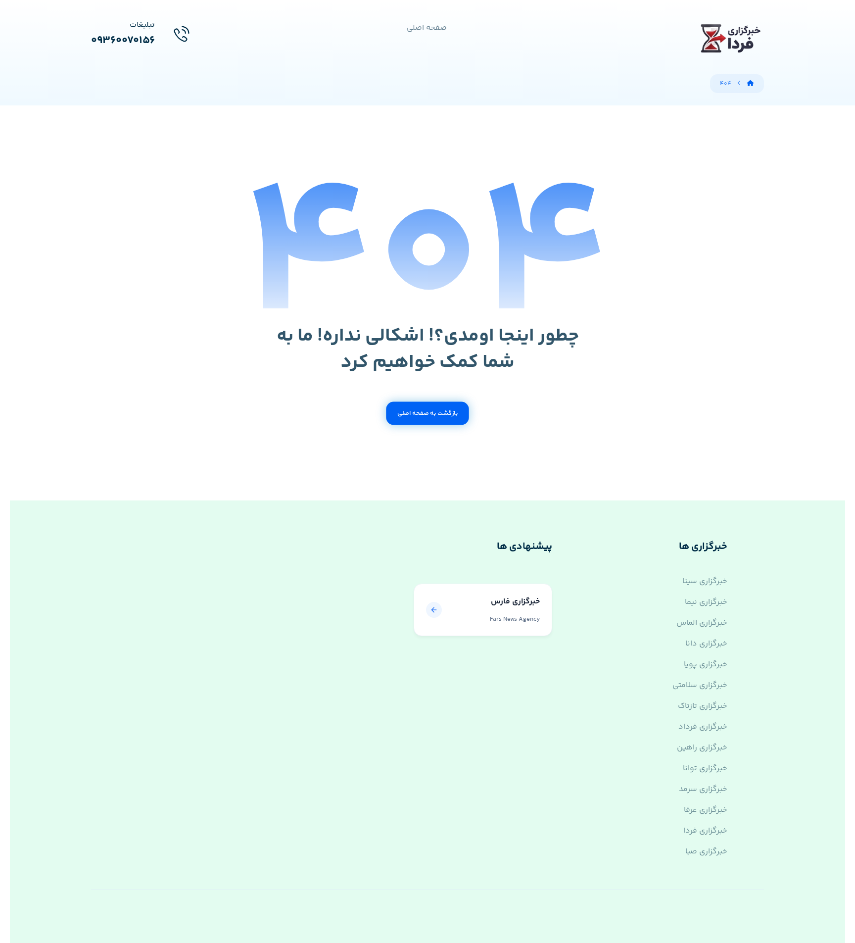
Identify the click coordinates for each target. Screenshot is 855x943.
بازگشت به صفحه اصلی (427, 413)
